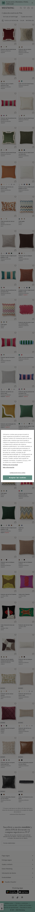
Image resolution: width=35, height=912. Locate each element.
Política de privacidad (10, 465)
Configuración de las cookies (17, 472)
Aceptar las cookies (17, 478)
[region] (17, 456)
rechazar (25, 460)
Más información (8, 467)
